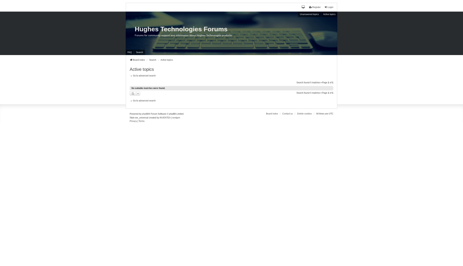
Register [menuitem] (316, 7)
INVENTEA (165, 117)
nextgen (176, 117)
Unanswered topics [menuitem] (309, 14)
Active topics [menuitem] (329, 14)
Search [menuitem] (139, 52)
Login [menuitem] (330, 7)
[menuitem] (133, 121)
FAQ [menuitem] (130, 52)
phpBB (145, 114)
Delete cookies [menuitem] (304, 113)
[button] (303, 7)
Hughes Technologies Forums (181, 29)
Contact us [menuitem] (287, 113)
